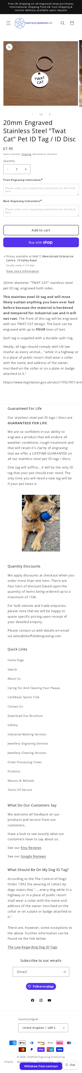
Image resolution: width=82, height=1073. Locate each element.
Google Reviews (33, 856)
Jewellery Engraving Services (28, 743)
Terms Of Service (20, 790)
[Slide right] (50, 114)
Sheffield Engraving (39, 1057)
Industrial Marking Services (27, 734)
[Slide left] (32, 114)
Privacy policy (45, 1061)
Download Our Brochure (25, 716)
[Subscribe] (64, 972)
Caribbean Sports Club (23, 697)
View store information (22, 271)
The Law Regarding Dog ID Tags (32, 947)
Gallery (13, 725)
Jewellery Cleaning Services (27, 753)
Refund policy (25, 1061)
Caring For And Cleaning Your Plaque (34, 688)
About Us (14, 679)
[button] (8, 23)
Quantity (9, 161)
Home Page (16, 660)
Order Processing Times (25, 762)
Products (14, 771)
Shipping (26, 154)
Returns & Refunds (21, 781)
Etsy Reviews (31, 847)
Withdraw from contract (41, 1066)
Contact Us (15, 706)
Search (12, 669)
